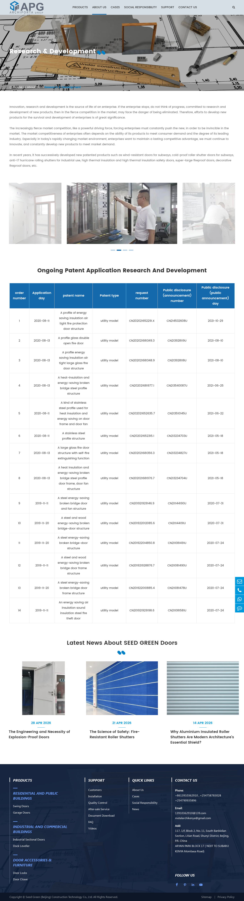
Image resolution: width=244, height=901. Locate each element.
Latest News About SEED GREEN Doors (122, 643)
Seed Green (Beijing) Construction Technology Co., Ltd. (59, 897)
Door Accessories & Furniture (32, 862)
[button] (113, 250)
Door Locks (20, 873)
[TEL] (239, 590)
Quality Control (97, 802)
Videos (92, 828)
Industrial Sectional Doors (29, 839)
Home (18, 87)
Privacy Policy (226, 897)
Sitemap (206, 897)
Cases (115, 7)
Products (80, 7)
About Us (99, 7)
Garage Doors (21, 812)
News (135, 809)
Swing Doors (21, 806)
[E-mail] (239, 581)
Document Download (101, 815)
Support (167, 7)
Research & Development (62, 87)
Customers (95, 790)
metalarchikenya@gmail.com (193, 818)
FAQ (90, 822)
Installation (95, 796)
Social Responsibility (140, 7)
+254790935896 (185, 800)
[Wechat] (239, 599)
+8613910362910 (186, 795)
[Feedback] (239, 608)
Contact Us (187, 7)
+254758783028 (210, 795)
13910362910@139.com (190, 813)
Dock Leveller (21, 846)
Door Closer (20, 879)
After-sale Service (98, 809)
